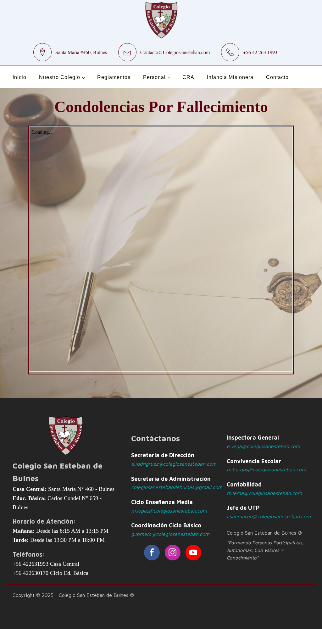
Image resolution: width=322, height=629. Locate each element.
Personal (154, 77)
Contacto (277, 77)
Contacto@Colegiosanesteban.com (175, 52)
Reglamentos (113, 77)
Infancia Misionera (230, 77)
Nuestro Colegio (59, 77)
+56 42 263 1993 (260, 52)
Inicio (19, 77)
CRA (188, 77)
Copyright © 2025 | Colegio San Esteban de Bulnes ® (73, 595)
